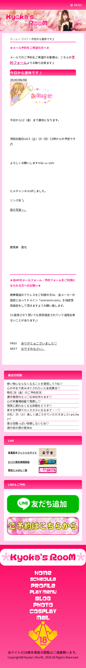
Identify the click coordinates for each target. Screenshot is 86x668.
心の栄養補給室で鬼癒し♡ (24, 401)
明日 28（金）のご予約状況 (24, 392)
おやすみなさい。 (33, 349)
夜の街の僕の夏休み (19, 428)
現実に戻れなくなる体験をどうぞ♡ (29, 406)
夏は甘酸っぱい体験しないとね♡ (28, 423)
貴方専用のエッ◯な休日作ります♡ (29, 397)
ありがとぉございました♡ (39, 343)
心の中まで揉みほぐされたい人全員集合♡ (33, 388)
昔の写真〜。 (18, 210)
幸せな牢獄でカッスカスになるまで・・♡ (33, 410)
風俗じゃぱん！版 (17, 470)
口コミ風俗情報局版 (19, 462)
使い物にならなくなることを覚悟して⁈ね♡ (34, 384)
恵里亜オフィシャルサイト (22, 452)
